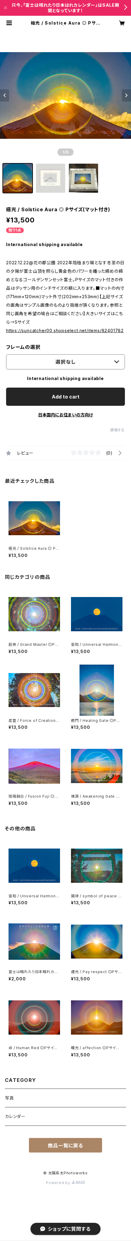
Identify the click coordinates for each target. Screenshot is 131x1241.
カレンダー (15, 1116)
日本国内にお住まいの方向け (65, 414)
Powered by (59, 1182)
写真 (9, 1097)
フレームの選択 (23, 347)
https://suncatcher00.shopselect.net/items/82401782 (65, 330)
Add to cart (66, 397)
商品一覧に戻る (65, 1146)
